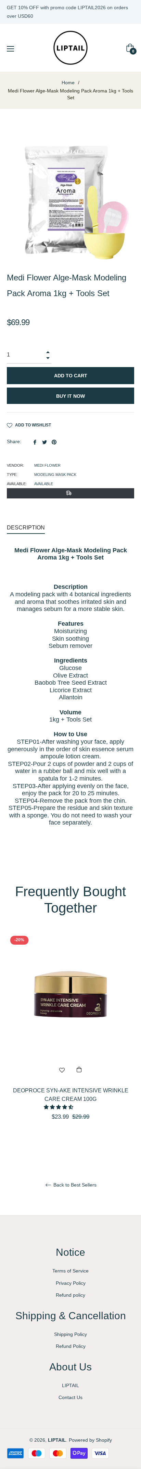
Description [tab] (26, 527)
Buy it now (70, 396)
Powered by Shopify (90, 1440)
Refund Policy (71, 1346)
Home (68, 82)
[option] (70, 1038)
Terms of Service (70, 1271)
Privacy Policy (71, 1283)
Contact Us (70, 1397)
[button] (59, 1107)
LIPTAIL (70, 1385)
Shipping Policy (70, 1334)
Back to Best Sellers (74, 1185)
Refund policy (70, 1295)
